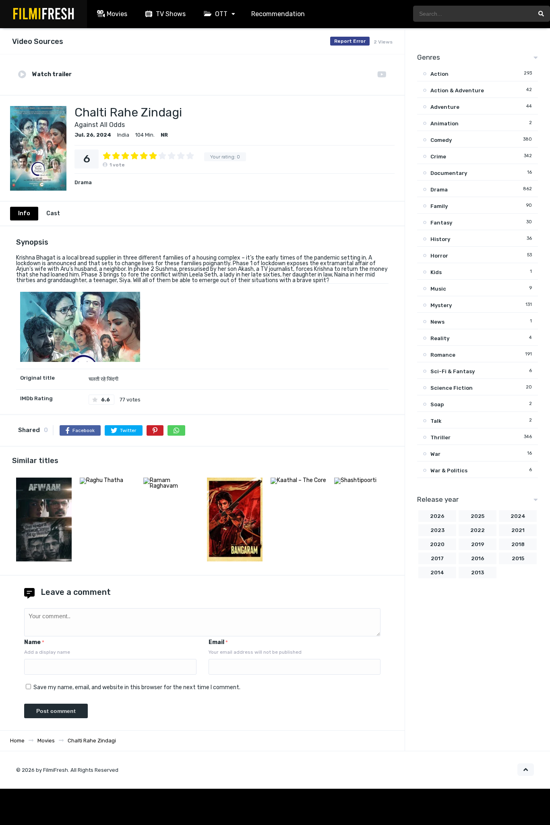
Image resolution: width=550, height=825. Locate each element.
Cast (53, 213)
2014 (437, 572)
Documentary (448, 173)
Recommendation (278, 14)
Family (439, 206)
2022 (477, 530)
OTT (220, 14)
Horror (439, 256)
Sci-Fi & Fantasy (452, 371)
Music (438, 289)
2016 (477, 558)
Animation (444, 124)
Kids (436, 272)
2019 (477, 544)
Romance (442, 355)
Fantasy (441, 223)
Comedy (441, 140)
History (440, 239)
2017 (437, 558)
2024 (518, 516)
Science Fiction (451, 388)
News (437, 322)
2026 (437, 516)
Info (24, 213)
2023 (437, 530)
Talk (435, 421)
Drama (83, 182)
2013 (477, 572)
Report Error (350, 41)
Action (439, 74)
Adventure (444, 107)
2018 (518, 544)
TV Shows (170, 14)
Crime (438, 157)
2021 (518, 530)
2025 (477, 516)
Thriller (440, 437)
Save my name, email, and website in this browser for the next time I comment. (136, 687)
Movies (117, 14)
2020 (437, 544)
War (435, 454)
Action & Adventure (457, 90)
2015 (518, 558)
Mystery (441, 305)
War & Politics (448, 471)
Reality (439, 338)
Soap (437, 404)
